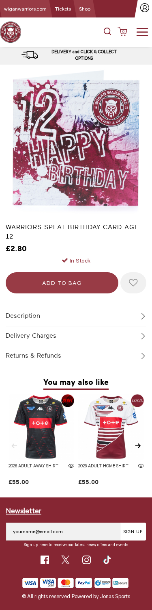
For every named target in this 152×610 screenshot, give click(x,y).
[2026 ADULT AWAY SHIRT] (41, 427)
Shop (84, 8)
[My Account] (144, 8)
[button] (107, 32)
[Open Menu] (142, 31)
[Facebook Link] (45, 560)
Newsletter (23, 510)
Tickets (63, 8)
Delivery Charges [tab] (31, 335)
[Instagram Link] (86, 560)
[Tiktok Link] (107, 560)
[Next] (138, 446)
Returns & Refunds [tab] (33, 355)
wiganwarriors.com (25, 8)
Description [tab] (23, 315)
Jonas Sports (115, 596)
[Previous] (14, 446)
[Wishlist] (133, 282)
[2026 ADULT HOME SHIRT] (111, 427)
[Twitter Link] (65, 560)
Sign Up (133, 531)
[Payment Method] (57, 583)
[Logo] (10, 31)
